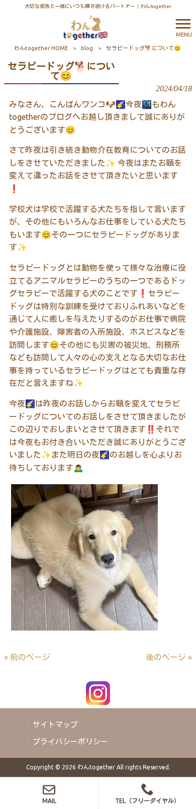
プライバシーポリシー (70, 741)
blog (87, 48)
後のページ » (169, 657)
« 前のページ (27, 657)
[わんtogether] (85, 26)
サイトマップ (55, 724)
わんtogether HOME (41, 48)
